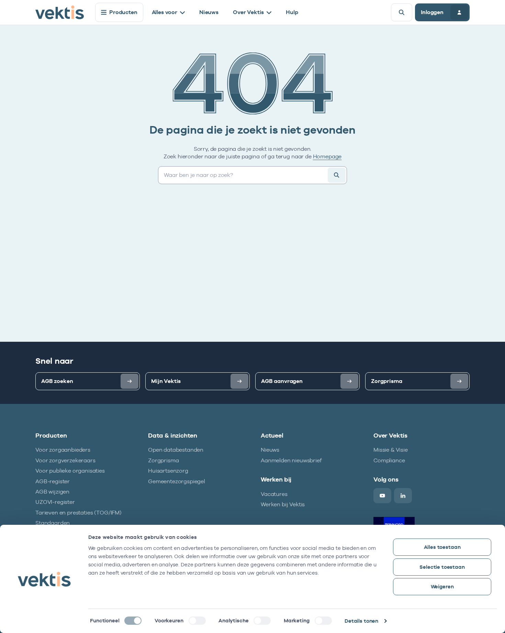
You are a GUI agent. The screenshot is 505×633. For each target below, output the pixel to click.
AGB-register (52, 481)
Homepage (327, 156)
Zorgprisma (163, 460)
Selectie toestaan (441, 567)
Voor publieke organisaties (70, 470)
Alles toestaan (442, 547)
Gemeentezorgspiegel (176, 481)
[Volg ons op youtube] (382, 495)
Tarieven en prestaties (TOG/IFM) (78, 512)
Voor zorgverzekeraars (65, 460)
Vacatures (274, 494)
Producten (123, 12)
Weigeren (442, 586)
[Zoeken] (401, 12)
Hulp (292, 12)
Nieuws (208, 12)
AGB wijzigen (52, 491)
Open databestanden (175, 450)
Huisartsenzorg (168, 470)
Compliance (389, 460)
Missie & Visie (390, 450)
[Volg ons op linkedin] (403, 495)
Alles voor (164, 12)
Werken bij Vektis (283, 504)
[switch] (197, 621)
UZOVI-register (55, 502)
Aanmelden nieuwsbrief (291, 460)
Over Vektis (248, 12)
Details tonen (361, 621)
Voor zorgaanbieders (62, 450)
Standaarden (52, 523)
